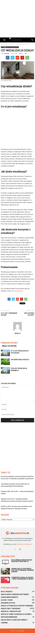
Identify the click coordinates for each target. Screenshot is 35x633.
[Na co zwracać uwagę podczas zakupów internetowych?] (5, 562)
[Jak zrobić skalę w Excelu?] (5, 362)
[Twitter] (20, 549)
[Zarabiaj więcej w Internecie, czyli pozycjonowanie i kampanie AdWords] (5, 571)
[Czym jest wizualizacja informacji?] (5, 370)
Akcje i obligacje (6, 591)
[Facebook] (15, 549)
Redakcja (6, 53)
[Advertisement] (17, 19)
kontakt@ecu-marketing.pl (24, 544)
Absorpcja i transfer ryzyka (11, 611)
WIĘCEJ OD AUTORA (9, 346)
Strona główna (4, 44)
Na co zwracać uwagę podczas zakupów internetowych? (21, 560)
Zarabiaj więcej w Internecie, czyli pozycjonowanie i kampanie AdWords (22, 570)
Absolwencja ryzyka (8, 603)
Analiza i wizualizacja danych (12, 47)
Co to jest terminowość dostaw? (9, 314)
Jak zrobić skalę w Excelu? (20, 359)
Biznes (2, 47)
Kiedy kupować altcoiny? (29, 314)
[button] (32, 39)
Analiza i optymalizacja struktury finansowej (17, 606)
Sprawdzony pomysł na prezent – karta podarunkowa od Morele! (22, 578)
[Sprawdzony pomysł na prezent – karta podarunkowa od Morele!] (5, 580)
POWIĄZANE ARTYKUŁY (9, 343)
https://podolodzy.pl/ (17, 291)
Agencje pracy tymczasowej (10, 608)
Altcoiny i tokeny (7, 600)
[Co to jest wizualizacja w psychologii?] (5, 353)
